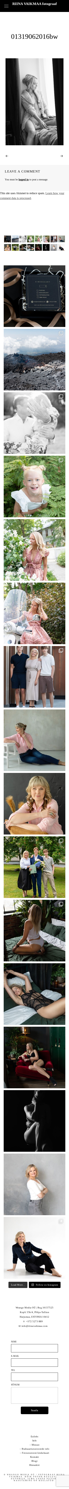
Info (34, 1440)
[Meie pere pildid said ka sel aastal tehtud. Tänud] (34, 677)
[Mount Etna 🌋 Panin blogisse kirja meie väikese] (34, 359)
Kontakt (34, 1457)
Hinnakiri (34, 1465)
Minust (35, 1444)
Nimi (13, 1341)
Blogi (34, 1461)
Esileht (34, 1436)
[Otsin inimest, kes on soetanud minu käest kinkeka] (34, 296)
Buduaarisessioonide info (35, 1448)
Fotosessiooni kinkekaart (35, 1452)
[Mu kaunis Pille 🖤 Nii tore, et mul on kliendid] (34, 804)
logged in (24, 179)
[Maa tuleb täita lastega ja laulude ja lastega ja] (34, 486)
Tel (13, 1370)
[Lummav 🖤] (34, 1057)
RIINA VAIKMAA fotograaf (34, 4)
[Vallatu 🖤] (34, 930)
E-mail (15, 1356)
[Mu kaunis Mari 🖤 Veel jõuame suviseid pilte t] (34, 613)
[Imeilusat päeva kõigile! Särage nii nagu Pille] (34, 740)
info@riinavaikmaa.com (35, 1326)
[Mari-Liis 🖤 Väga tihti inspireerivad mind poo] (34, 1248)
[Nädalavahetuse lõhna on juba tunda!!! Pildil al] (34, 550)
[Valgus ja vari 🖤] (34, 1121)
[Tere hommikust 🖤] (34, 994)
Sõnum (15, 1384)
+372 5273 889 (34, 1321)
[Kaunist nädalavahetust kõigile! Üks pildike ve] (34, 1184)
